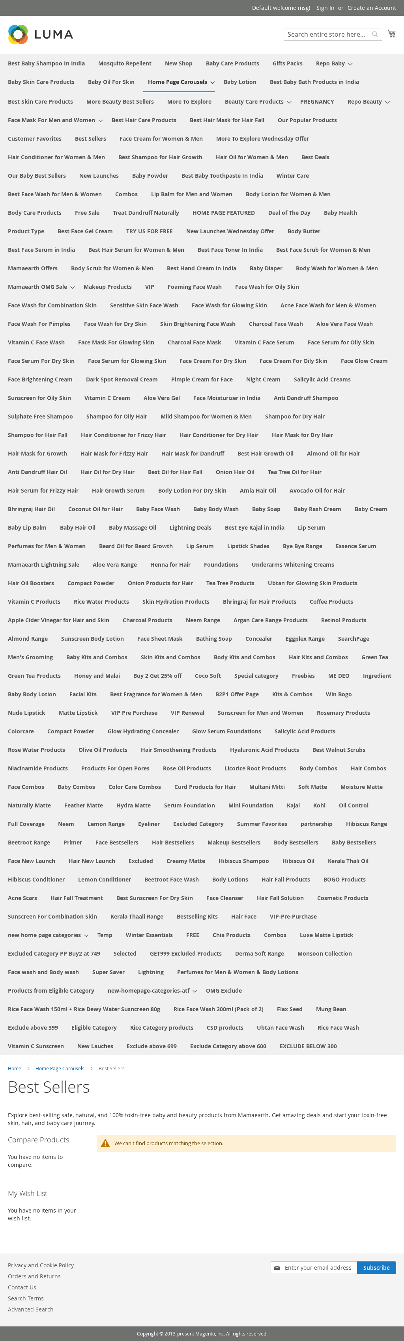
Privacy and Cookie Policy (41, 1265)
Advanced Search (31, 1309)
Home (15, 1068)
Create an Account (372, 7)
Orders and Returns (34, 1276)
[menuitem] (46, 63)
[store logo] (41, 34)
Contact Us (22, 1287)
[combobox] (333, 34)
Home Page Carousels (61, 1068)
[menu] (202, 554)
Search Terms (26, 1298)
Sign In (325, 7)
